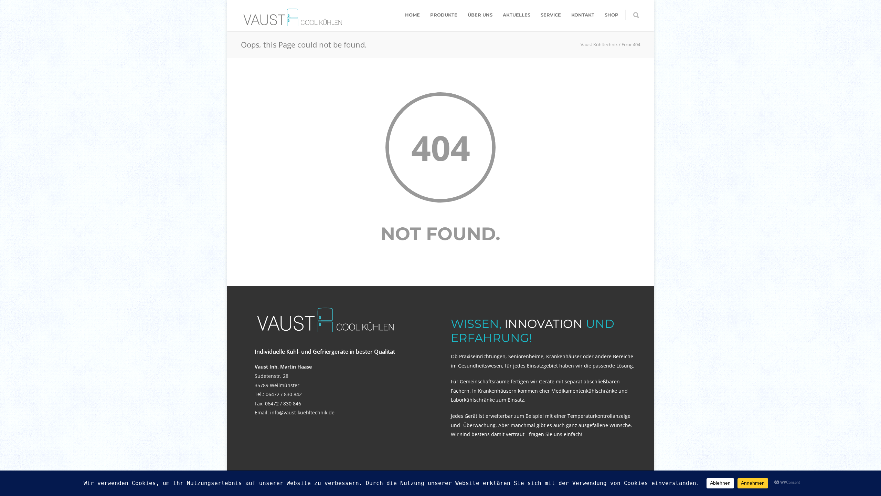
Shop (611, 15)
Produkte (443, 15)
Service (551, 15)
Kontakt (582, 15)
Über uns (480, 15)
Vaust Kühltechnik (599, 44)
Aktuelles (516, 15)
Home (412, 15)
